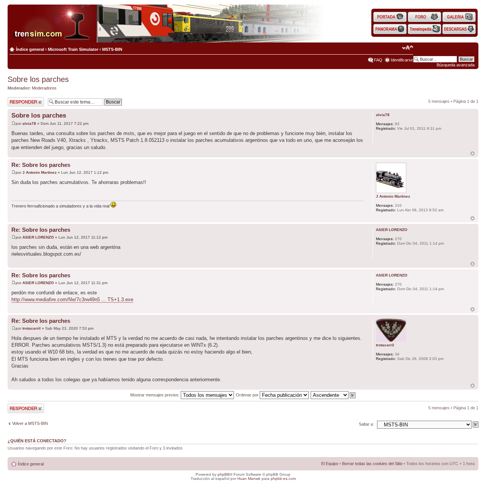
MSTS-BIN (112, 49)
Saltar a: (366, 424)
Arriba (472, 153)
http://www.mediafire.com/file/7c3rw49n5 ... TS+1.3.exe (72, 299)
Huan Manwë (248, 478)
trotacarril (31, 328)
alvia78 (29, 123)
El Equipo (329, 463)
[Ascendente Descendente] (333, 395)
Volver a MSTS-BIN (30, 423)
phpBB (224, 474)
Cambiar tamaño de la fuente (407, 47)
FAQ (378, 60)
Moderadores (44, 88)
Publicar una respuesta (19, 101)
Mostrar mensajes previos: (155, 395)
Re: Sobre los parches (40, 165)
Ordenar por (248, 395)
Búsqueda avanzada (456, 65)
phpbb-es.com (283, 478)
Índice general (30, 49)
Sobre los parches (38, 79)
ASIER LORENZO (38, 237)
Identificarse (402, 60)
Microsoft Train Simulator (73, 49)
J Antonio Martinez (39, 172)
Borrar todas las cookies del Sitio (372, 463)
